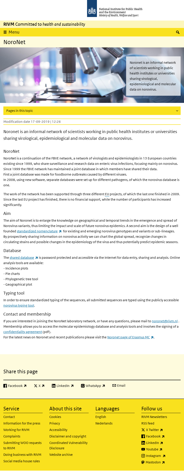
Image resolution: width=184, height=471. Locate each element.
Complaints (11, 436)
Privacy (54, 423)
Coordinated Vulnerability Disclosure (68, 445)
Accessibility (58, 430)
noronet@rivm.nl (165, 321)
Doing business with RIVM (22, 454)
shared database (24, 257)
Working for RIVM (16, 430)
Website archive (61, 454)
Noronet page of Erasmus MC (130, 337)
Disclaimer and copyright (67, 436)
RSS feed (147, 423)
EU (107, 194)
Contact (9, 417)
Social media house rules (21, 461)
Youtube (163, 449)
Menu (14, 32)
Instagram (163, 455)
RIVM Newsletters (154, 417)
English (100, 417)
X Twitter (163, 429)
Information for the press (21, 423)
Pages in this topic (19, 110)
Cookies (55, 417)
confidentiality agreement (22, 332)
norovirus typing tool (18, 305)
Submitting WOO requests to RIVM (22, 445)
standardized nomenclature (39, 231)
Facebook (163, 436)
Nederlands (103, 423)
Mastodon (163, 462)
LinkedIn (163, 442)
